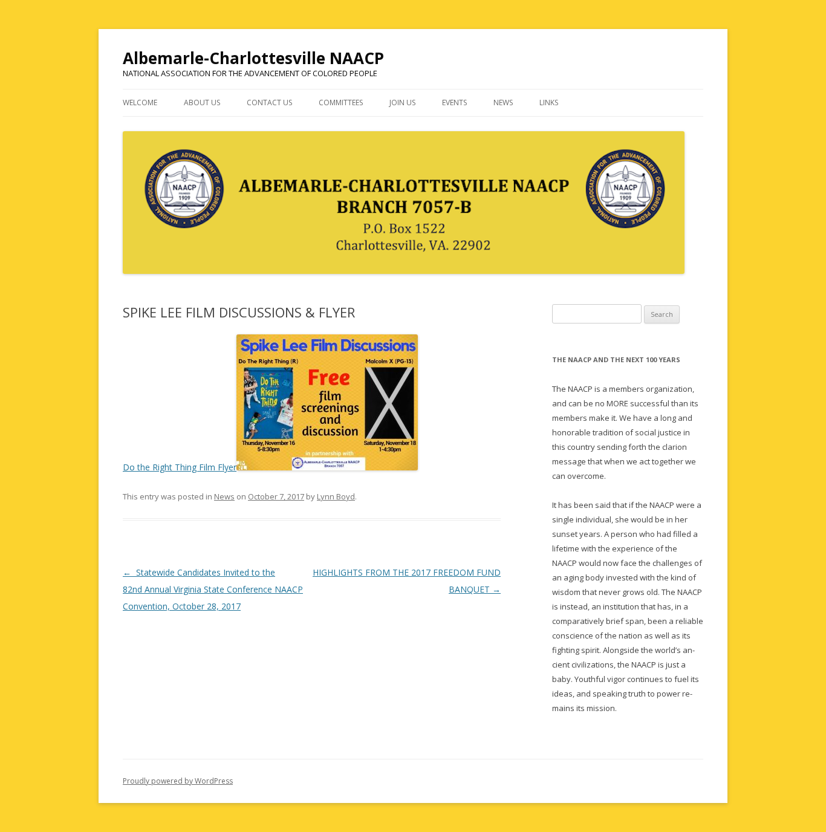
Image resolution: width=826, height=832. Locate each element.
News (503, 102)
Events (454, 102)
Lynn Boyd (336, 496)
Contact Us (269, 102)
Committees (341, 102)
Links (548, 102)
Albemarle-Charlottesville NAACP (253, 58)
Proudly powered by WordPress (178, 781)
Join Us (402, 102)
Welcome (140, 102)
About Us (202, 102)
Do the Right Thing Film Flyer (179, 467)
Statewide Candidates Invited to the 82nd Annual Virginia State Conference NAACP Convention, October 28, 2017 (213, 589)
